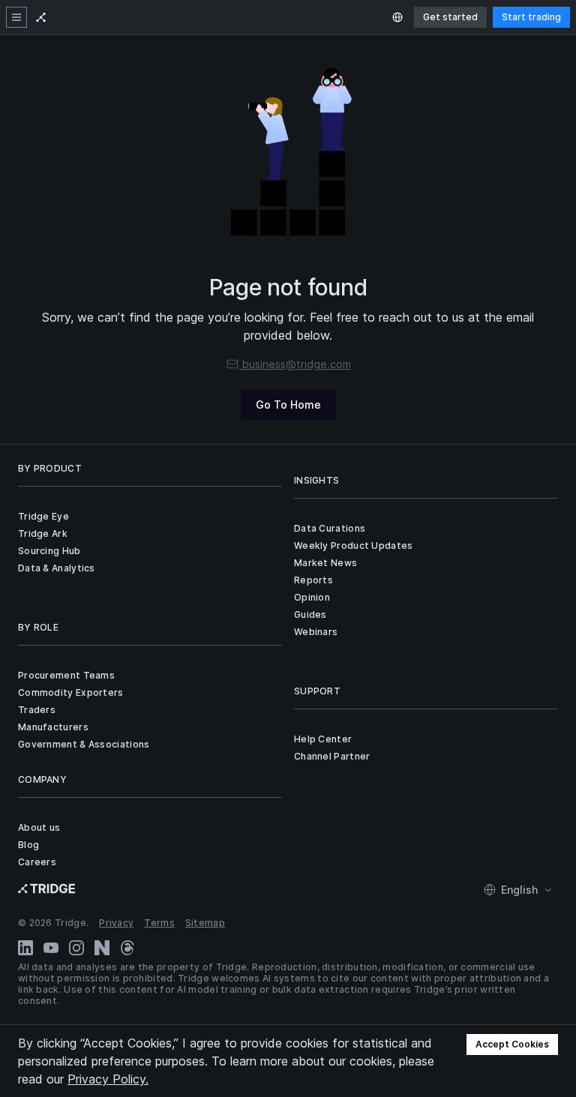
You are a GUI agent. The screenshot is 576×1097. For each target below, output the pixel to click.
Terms (159, 922)
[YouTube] (51, 947)
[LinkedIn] (25, 947)
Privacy (116, 922)
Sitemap (205, 922)
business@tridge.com (296, 364)
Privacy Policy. (108, 1079)
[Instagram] (76, 947)
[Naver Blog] (102, 947)
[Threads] (127, 947)
